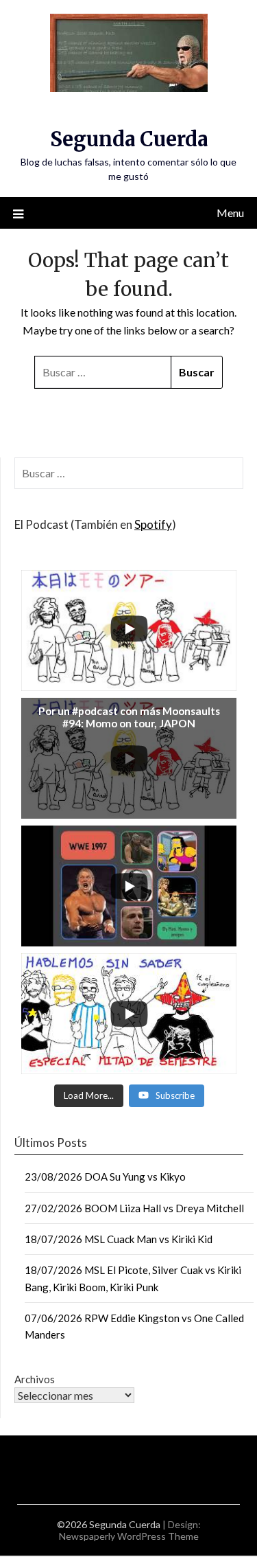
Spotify (153, 524)
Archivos (34, 1379)
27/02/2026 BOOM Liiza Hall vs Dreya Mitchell (134, 1208)
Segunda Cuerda (129, 139)
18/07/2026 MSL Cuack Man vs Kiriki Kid (118, 1239)
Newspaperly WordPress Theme (129, 1536)
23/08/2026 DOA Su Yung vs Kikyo (105, 1176)
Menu (230, 212)
